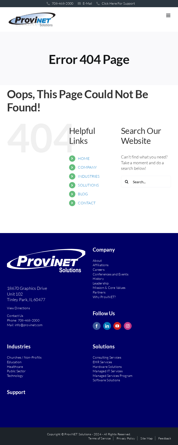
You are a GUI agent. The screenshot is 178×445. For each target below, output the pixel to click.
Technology (15, 376)
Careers (99, 269)
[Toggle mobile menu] (168, 15)
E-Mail (87, 3)
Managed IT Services (108, 371)
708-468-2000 (28, 320)
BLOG (83, 194)
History (98, 279)
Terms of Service (99, 438)
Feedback (164, 438)
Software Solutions (106, 380)
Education (14, 362)
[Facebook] (97, 326)
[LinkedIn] (107, 326)
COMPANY (87, 167)
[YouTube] (117, 326)
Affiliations (100, 265)
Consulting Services (107, 357)
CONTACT (86, 203)
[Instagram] (128, 326)
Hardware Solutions (107, 367)
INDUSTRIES (88, 176)
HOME (83, 158)
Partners (99, 292)
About (97, 260)
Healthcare (15, 367)
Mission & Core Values (109, 288)
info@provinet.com (29, 325)
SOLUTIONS (88, 185)
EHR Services (102, 362)
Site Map (146, 438)
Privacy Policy (126, 438)
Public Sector (16, 371)
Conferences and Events (110, 274)
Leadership (101, 283)
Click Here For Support (118, 3)
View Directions (18, 308)
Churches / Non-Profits (24, 357)
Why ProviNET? (104, 297)
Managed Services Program (112, 376)
